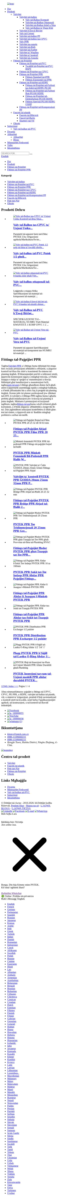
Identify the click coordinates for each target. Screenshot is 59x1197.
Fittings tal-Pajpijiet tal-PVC (32, 63)
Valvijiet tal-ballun (28, 17)
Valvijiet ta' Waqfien (29, 52)
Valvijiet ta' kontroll (28, 55)
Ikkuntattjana (13, 148)
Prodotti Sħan (17, 805)
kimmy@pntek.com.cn (18, 734)
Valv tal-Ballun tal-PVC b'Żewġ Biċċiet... (28, 311)
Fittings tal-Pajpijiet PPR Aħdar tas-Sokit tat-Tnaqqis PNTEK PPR (30, 618)
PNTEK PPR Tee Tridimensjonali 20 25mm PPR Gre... (29, 528)
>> (17, 686)
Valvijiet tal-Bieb (27, 47)
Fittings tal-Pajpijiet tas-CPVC (33, 71)
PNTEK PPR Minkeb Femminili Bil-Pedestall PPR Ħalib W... (30, 456)
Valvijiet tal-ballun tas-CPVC (33, 39)
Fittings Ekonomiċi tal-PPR (38, 79)
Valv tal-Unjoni (26, 33)
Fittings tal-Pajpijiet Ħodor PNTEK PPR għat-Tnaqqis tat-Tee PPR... (30, 551)
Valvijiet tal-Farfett (28, 49)
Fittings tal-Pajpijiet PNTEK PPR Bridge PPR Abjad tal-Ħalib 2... (31, 504)
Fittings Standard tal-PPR (37, 77)
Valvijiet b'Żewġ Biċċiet (30, 30)
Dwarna (11, 131)
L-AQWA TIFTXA (21, 808)
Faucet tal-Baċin (27, 118)
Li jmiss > (11, 686)
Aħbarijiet (12, 134)
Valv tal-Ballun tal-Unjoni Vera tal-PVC (29, 340)
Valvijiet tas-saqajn (28, 44)
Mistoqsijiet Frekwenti (18, 142)
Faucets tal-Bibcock (28, 115)
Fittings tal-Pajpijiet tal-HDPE (33, 82)
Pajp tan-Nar (13, 200)
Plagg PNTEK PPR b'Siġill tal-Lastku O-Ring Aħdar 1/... (31, 654)
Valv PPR (24, 41)
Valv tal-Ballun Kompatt (37, 19)
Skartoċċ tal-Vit (26, 120)
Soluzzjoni (12, 126)
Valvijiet (17, 14)
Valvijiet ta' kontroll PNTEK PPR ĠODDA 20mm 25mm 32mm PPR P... (31, 480)
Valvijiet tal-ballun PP (29, 36)
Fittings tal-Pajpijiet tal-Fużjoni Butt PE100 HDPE (40, 92)
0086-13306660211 (16, 737)
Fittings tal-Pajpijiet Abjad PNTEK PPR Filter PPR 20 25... (30, 432)
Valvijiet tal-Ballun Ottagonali (39, 22)
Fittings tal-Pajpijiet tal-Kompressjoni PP (26, 195)
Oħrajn (16, 123)
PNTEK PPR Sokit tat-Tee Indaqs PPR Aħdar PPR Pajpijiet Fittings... (29, 575)
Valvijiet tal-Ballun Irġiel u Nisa (40, 25)
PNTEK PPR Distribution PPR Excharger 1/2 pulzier (30, 637)
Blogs (16, 140)
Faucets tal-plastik (21, 112)
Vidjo (10, 145)
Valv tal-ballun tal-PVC (24, 129)
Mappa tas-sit (32, 805)
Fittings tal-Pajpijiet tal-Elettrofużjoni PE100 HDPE (39, 97)
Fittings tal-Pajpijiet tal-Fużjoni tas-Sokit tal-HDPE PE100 (40, 86)
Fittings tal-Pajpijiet (22, 60)
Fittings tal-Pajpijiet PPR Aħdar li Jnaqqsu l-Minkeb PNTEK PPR (30, 596)
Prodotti (11, 11)
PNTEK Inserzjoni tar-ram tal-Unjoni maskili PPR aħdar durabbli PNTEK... (32, 677)
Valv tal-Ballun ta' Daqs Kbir (39, 28)
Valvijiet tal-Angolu (28, 58)
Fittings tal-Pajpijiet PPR (31, 74)
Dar (9, 9)
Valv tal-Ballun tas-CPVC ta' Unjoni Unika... (31, 226)
